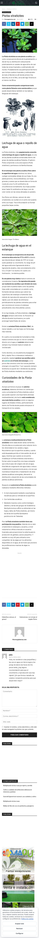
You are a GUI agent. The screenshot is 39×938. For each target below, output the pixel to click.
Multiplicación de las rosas (11, 801)
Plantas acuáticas (12, 9)
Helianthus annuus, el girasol (9, 618)
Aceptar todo (19, 923)
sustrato (7, 361)
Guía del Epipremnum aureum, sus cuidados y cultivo (19, 796)
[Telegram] (22, 24)
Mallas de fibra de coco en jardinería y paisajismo (18, 806)
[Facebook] (4, 24)
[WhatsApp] (27, 24)
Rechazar (19, 928)
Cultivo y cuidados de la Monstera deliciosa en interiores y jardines (17, 791)
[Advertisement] (19, 574)
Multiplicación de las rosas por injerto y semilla (17, 785)
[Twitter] (9, 24)
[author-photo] (19, 637)
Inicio (3, 9)
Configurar (19, 933)
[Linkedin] (13, 24)
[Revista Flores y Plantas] (19, 3)
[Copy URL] (32, 24)
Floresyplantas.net (9, 19)
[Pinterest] (18, 24)
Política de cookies (27, 919)
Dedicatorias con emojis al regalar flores (28, 618)
